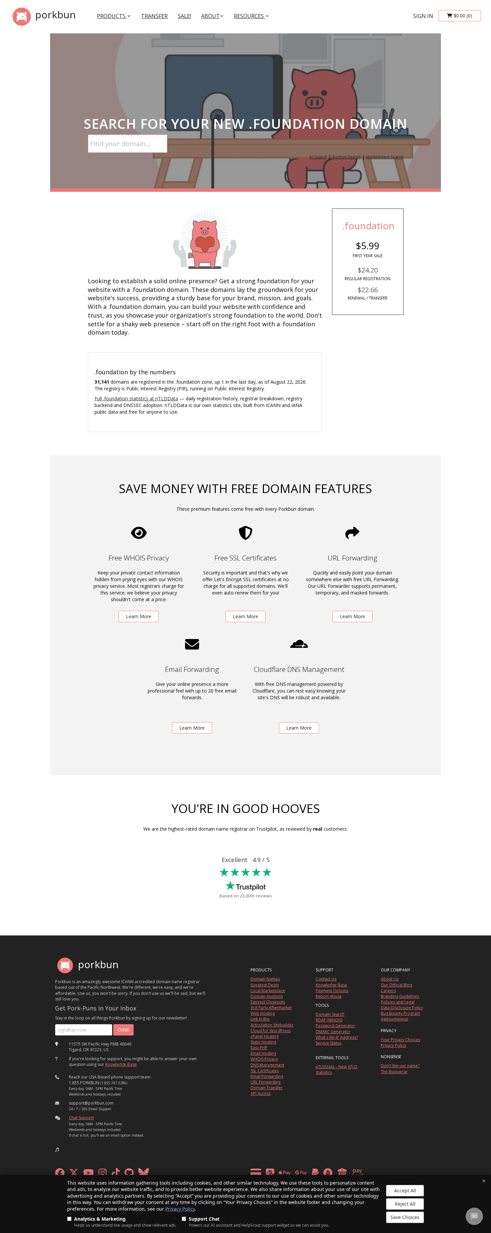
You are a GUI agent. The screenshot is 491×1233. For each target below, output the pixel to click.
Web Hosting (263, 1013)
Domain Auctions (267, 996)
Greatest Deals (265, 985)
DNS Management (267, 1065)
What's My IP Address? (337, 1037)
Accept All (405, 1190)
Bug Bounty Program (400, 1013)
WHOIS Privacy (264, 1059)
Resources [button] (249, 16)
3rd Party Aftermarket (271, 1007)
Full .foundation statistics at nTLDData (136, 398)
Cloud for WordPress (271, 1031)
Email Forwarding (267, 1076)
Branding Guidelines (400, 996)
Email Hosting (263, 1053)
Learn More (138, 616)
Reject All (405, 1204)
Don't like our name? (400, 1066)
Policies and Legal (398, 1002)
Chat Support (81, 1118)
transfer (154, 16)
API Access (261, 1093)
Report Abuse (329, 996)
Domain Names (265, 979)
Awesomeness (394, 1019)
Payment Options (332, 990)
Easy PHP (259, 1048)
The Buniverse (394, 1072)
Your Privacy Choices (400, 1040)
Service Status (328, 1043)
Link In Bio (260, 1019)
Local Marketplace (268, 990)
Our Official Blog (396, 985)
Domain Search (330, 1014)
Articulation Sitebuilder (272, 1025)
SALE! (184, 16)
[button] (57, 1150)
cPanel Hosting (265, 1036)
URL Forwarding (266, 1082)
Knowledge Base (121, 1064)
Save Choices (405, 1217)
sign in (423, 16)
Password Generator (335, 1026)
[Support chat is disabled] (474, 1216)
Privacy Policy (180, 1209)
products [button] (112, 16)
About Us (389, 979)
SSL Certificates (265, 1071)
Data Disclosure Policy (402, 1007)
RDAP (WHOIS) (329, 1020)
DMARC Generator (333, 1032)
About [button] (210, 16)
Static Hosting (263, 1042)
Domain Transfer (267, 1088)
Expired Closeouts (268, 1002)
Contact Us (326, 979)
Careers (388, 990)
